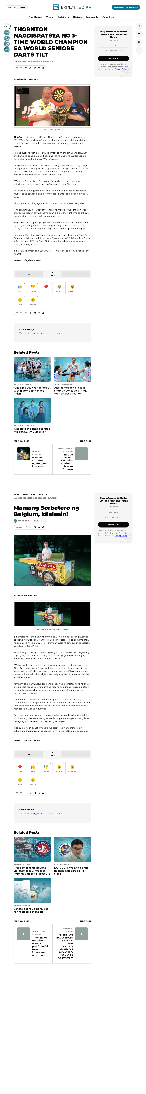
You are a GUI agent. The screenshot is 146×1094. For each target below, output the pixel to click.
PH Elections (63, 449)
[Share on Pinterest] (35, 68)
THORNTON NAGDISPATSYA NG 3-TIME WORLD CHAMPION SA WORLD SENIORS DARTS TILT (64, 946)
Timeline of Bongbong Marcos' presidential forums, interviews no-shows (40, 946)
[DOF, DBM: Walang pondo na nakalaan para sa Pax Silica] (72, 849)
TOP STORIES (29, 495)
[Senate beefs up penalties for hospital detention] (32, 890)
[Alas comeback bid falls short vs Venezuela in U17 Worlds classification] (72, 369)
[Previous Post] (23, 453)
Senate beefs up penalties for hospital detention (31, 910)
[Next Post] (81, 453)
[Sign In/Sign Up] (139, 26)
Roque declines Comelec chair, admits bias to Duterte (64, 462)
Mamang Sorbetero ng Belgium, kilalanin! (40, 462)
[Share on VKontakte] (39, 68)
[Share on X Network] (30, 68)
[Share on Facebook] (26, 68)
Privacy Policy (121, 69)
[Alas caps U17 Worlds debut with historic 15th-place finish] (32, 369)
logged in (38, 333)
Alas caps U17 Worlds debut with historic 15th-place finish (32, 390)
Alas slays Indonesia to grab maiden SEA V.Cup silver (32, 430)
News (34, 451)
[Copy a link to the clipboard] (43, 68)
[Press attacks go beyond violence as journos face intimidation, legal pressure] (32, 849)
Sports (36, 61)
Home (16, 495)
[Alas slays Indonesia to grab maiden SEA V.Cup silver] (32, 410)
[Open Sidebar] (139, 34)
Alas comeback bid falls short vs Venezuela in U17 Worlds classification (71, 390)
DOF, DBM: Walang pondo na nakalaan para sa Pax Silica (71, 870)
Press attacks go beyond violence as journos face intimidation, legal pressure (32, 870)
